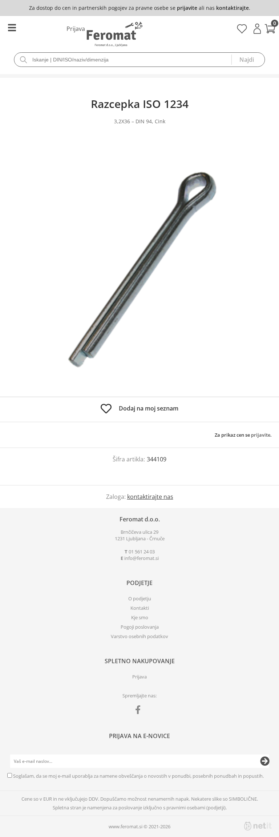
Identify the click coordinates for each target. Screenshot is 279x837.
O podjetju (139, 598)
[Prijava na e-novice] (265, 761)
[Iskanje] (248, 60)
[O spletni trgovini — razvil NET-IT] (258, 826)
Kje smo (139, 617)
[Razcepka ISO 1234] (139, 268)
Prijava (257, 28)
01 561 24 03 (142, 551)
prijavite (187, 7)
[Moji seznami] (242, 31)
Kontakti (139, 608)
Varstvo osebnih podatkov (139, 636)
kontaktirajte (232, 7)
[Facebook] (139, 711)
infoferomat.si (141, 558)
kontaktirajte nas (150, 497)
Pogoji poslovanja (140, 627)
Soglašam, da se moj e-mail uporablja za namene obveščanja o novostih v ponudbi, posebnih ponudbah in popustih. (138, 776)
